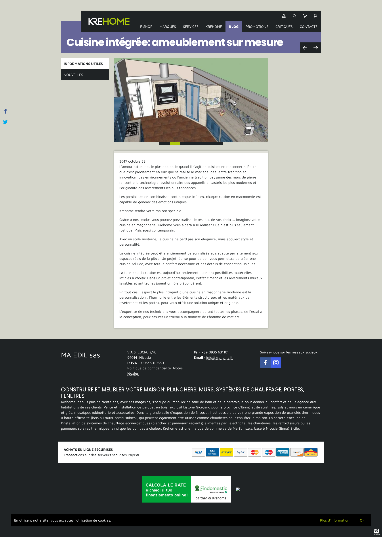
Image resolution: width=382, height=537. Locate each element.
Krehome (109, 21)
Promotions (257, 26)
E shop (146, 26)
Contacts (308, 26)
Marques (168, 26)
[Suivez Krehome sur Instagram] (276, 362)
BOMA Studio (376, 531)
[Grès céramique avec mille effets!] (315, 47)
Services (191, 26)
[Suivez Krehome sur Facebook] (265, 362)
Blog (234, 26)
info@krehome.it (219, 357)
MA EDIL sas (80, 355)
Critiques (284, 26)
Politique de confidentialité (149, 368)
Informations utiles (83, 64)
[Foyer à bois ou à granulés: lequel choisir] (305, 47)
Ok (362, 520)
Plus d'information (334, 520)
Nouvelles (73, 75)
